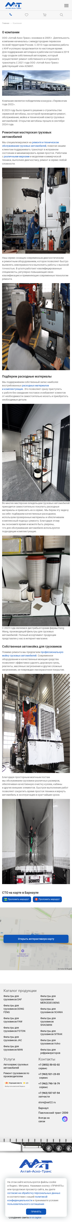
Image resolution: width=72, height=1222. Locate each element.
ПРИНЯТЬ (36, 1211)
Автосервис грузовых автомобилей (15, 1066)
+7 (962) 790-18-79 (49, 1083)
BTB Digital (35, 1217)
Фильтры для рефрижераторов (50, 1051)
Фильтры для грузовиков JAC (12, 1039)
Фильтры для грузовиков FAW (12, 1020)
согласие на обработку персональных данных (33, 1193)
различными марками (17, 156)
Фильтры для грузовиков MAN (13, 1048)
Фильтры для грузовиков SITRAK (51, 1033)
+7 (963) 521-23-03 (49, 1074)
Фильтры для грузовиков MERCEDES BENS (49, 999)
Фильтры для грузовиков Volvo (50, 1042)
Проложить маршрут (18, 899)
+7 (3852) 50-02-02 (49, 1064)
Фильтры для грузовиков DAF (12, 998)
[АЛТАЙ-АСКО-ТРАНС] (13, 5)
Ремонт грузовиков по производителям (16, 1075)
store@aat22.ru (47, 1102)
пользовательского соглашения (25, 1204)
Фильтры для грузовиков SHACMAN (48, 1021)
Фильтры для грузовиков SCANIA (51, 1010)
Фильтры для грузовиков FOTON (14, 1029)
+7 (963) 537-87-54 (49, 1093)
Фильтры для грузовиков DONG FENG (13, 1009)
